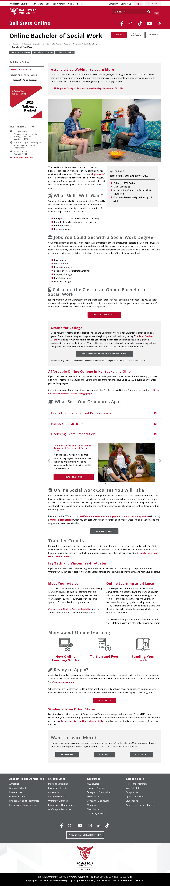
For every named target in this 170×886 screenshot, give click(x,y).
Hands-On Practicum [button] (67, 423)
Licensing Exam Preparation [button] (73, 434)
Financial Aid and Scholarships (24, 800)
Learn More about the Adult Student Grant (104, 353)
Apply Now (119, 35)
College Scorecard (57, 796)
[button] (50, 461)
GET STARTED (104, 700)
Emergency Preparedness (99, 792)
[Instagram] (130, 23)
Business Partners (96, 788)
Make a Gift (153, 3)
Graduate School (17, 788)
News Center (93, 809)
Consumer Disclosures (98, 800)
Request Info (67, 754)
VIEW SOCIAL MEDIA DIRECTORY (85, 835)
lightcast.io (98, 174)
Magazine (92, 805)
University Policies (96, 813)
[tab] (104, 413)
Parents (80, 4)
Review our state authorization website (82, 721)
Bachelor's (38, 52)
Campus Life (132, 792)
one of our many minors (136, 516)
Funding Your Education (143, 658)
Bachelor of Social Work (24, 75)
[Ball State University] (85, 858)
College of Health (65, 52)
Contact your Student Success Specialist (69, 609)
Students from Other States (72, 709)
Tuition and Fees (104, 656)
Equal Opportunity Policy (82, 880)
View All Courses (104, 531)
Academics (14, 44)
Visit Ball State (133, 788)
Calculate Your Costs (104, 314)
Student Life (132, 800)
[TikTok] (140, 23)
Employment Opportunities (61, 805)
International (15, 792)
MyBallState (93, 783)
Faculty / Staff (58, 4)
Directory (113, 4)
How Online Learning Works (65, 658)
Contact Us (126, 4)
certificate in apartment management (100, 516)
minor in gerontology (61, 519)
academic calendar (65, 682)
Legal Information (106, 880)
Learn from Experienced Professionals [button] (81, 413)
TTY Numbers (125, 880)
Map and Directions (58, 783)
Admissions (15, 783)
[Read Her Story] (128, 462)
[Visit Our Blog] (159, 23)
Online (50, 52)
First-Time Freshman (136, 783)
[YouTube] (149, 23)
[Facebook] (121, 23)
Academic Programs (72, 44)
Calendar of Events (57, 788)
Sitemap (138, 880)
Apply (138, 3)
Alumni (71, 4)
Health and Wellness (20, 52)
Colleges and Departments (33, 44)
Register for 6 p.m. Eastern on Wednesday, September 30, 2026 (90, 88)
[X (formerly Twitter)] (69, 825)
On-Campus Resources (59, 809)
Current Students (40, 4)
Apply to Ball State (135, 796)
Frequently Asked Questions (25, 80)
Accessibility (93, 796)
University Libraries (58, 800)
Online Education (17, 796)
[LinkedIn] (98, 825)
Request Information (136, 35)
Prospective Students (19, 4)
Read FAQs (104, 754)
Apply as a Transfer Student (140, 805)
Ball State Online (29, 23)
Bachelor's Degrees (92, 44)
